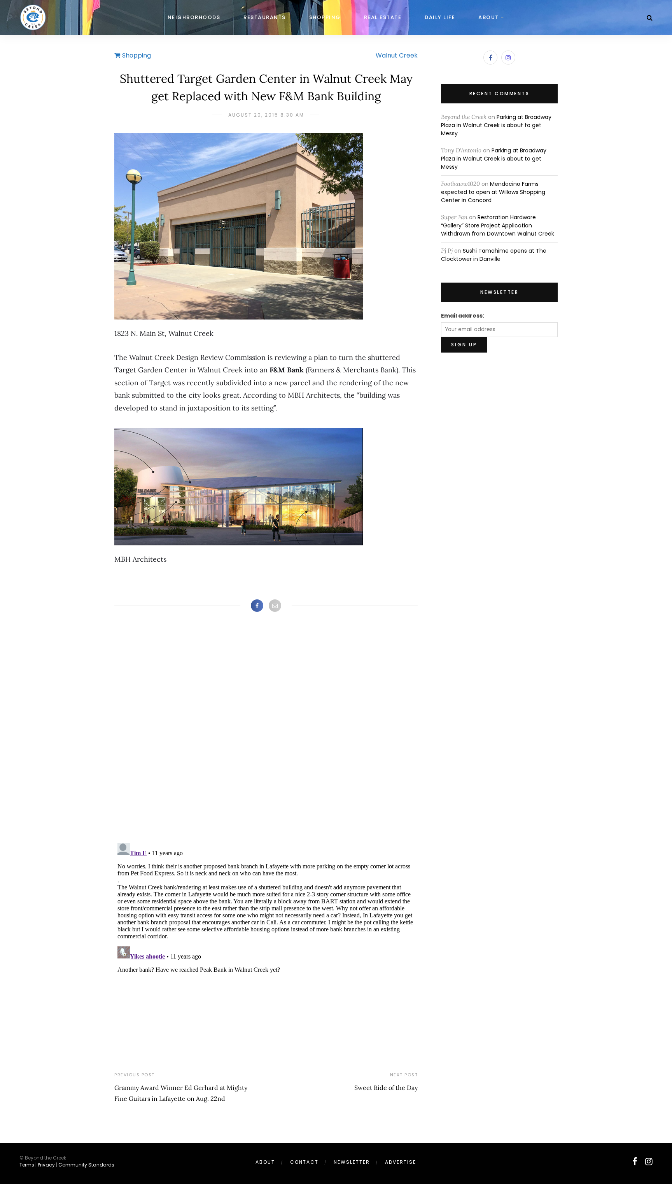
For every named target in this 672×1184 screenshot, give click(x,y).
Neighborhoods (194, 17)
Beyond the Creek (463, 116)
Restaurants (264, 17)
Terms (26, 1164)
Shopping (325, 17)
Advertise (400, 1162)
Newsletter (352, 1162)
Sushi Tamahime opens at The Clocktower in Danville (493, 255)
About (488, 17)
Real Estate (383, 17)
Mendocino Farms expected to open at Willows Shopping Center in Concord (493, 192)
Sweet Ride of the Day (386, 1087)
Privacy (46, 1164)
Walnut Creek (397, 55)
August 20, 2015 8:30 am (266, 115)
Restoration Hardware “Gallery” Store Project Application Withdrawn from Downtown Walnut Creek (497, 225)
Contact (304, 1162)
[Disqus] (266, 735)
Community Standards (86, 1164)
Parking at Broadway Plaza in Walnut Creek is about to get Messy (496, 125)
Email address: (462, 316)
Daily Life (440, 17)
